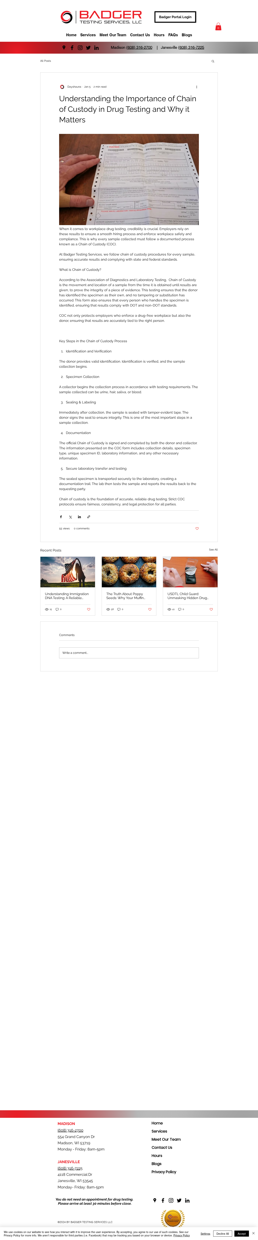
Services (159, 1131)
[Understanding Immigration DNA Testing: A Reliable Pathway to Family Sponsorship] (67, 572)
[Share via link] (88, 517)
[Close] (253, 1233)
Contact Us (162, 1147)
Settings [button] (205, 1233)
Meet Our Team (166, 1139)
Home (157, 1123)
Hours (157, 1155)
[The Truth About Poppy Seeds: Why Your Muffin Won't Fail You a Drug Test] (129, 572)
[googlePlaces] (64, 48)
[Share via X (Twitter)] (70, 517)
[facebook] (72, 48)
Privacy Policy (164, 1171)
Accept (242, 1233)
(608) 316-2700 (139, 47)
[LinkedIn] (96, 48)
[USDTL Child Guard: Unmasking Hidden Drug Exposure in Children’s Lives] (190, 572)
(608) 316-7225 (191, 47)
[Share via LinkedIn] (79, 517)
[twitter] (88, 48)
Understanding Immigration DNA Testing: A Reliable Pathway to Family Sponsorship (67, 596)
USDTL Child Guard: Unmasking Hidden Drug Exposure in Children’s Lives (190, 596)
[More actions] (196, 87)
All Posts (45, 60)
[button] (218, 26)
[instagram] (80, 48)
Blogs (156, 1163)
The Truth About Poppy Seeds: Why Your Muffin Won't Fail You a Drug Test (127, 596)
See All (213, 549)
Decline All (222, 1233)
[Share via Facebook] (61, 517)
